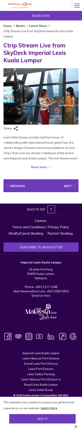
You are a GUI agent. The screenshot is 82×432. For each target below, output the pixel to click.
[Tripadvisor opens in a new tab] (18, 336)
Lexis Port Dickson (41, 369)
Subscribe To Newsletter (41, 247)
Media (20, 26)
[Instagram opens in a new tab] (28, 336)
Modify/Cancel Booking (26, 233)
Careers (41, 221)
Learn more (49, 408)
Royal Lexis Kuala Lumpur (41, 384)
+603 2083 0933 (57, 291)
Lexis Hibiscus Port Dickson (41, 358)
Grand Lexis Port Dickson (41, 363)
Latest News (38, 26)
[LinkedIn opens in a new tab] (51, 336)
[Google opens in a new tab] (73, 336)
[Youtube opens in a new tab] (39, 336)
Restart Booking (60, 233)
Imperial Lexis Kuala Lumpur (41, 353)
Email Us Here (41, 295)
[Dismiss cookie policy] (76, 426)
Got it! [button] (42, 419)
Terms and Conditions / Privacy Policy (40, 227)
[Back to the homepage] (20, 5)
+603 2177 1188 (46, 287)
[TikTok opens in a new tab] (62, 336)
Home (7, 26)
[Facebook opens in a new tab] (7, 336)
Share (7, 128)
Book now (41, 16)
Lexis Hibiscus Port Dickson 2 (41, 379)
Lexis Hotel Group (41, 390)
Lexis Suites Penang (41, 374)
